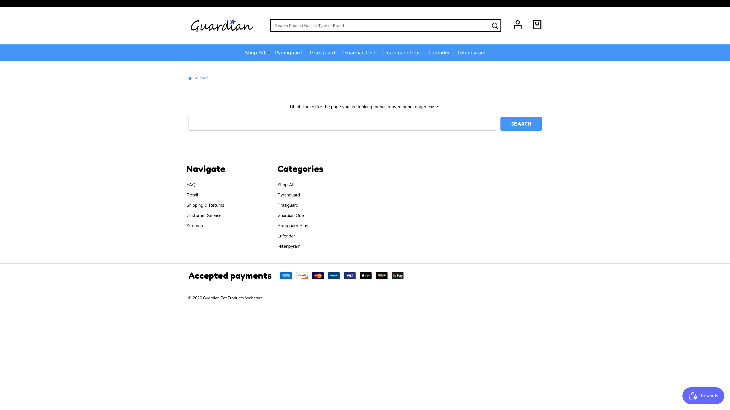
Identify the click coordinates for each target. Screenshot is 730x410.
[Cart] (537, 24)
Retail (192, 195)
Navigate (205, 169)
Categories (300, 169)
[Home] (190, 78)
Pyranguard (288, 52)
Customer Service (204, 215)
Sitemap (194, 226)
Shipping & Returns (205, 205)
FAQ (191, 185)
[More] (268, 52)
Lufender (439, 52)
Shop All (255, 52)
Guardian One (359, 52)
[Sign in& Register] (517, 24)
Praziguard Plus (402, 52)
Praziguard (322, 52)
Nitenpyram (471, 52)
